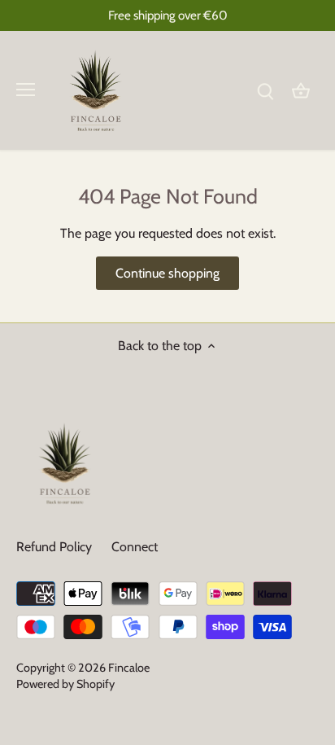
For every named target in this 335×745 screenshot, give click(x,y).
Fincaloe (129, 667)
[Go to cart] (301, 90)
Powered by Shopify (65, 684)
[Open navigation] (25, 89)
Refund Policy (54, 546)
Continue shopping (167, 273)
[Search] (265, 90)
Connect (134, 546)
